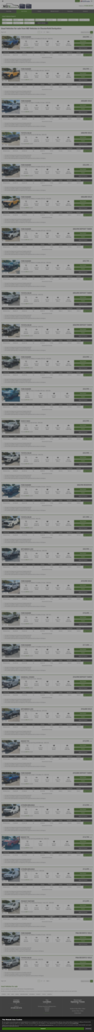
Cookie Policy (75, 1023)
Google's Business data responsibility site (46, 1025)
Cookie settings (88, 1028)
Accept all (43, 1028)
